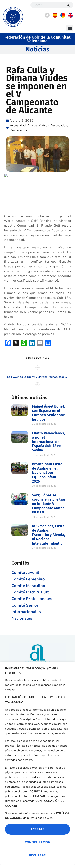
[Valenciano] (62, 16)
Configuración (37, 842)
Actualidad (18, 125)
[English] (70, 16)
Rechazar (37, 855)
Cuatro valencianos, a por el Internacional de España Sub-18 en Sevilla (48, 441)
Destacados (18, 130)
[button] (69, 28)
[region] (37, 763)
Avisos (32, 125)
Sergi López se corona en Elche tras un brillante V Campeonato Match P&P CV (49, 503)
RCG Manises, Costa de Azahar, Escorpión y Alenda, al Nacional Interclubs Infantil (48, 534)
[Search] (68, 5)
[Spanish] (55, 16)
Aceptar (37, 829)
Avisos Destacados (53, 125)
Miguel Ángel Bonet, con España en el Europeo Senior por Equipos (48, 413)
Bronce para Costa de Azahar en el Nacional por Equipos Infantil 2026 (47, 472)
